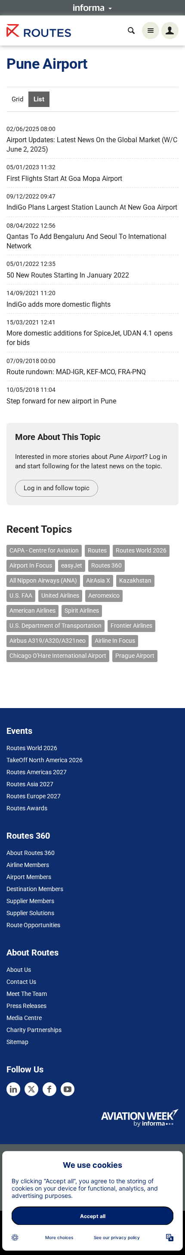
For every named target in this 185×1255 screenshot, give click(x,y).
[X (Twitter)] (31, 1089)
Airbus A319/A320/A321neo (47, 640)
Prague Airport (134, 655)
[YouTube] (67, 1089)
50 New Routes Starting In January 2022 (67, 275)
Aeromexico (104, 595)
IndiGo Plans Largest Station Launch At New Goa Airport (91, 207)
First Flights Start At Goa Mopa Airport (64, 178)
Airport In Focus (30, 565)
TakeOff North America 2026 (44, 760)
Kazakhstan (135, 580)
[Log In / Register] (170, 30)
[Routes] (38, 30)
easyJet (71, 565)
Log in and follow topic (56, 488)
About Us (18, 969)
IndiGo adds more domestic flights (58, 304)
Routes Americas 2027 (36, 772)
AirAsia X (98, 580)
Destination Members (34, 889)
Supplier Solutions (30, 913)
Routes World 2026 (141, 550)
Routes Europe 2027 (33, 796)
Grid (17, 99)
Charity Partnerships (34, 1029)
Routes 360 (106, 565)
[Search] (131, 30)
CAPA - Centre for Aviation (44, 550)
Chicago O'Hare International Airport (57, 655)
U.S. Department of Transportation (55, 625)
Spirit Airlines (82, 610)
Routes (97, 550)
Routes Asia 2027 (29, 784)
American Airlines (32, 610)
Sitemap (17, 1041)
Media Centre (24, 1017)
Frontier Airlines (131, 625)
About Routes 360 (30, 852)
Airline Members (27, 864)
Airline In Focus (115, 640)
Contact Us (21, 981)
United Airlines (60, 595)
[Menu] (150, 30)
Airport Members (28, 876)
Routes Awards (26, 808)
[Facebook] (49, 1089)
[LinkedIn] (13, 1089)
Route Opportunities (33, 925)
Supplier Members (30, 901)
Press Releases (26, 1005)
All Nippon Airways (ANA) (43, 580)
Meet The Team (26, 993)
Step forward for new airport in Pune (61, 401)
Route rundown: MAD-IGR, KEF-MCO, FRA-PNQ (76, 372)
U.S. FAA (20, 595)
